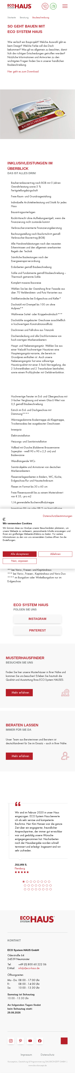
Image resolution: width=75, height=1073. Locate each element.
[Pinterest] (20, 1041)
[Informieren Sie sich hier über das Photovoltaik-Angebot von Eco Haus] (53, 6)
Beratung (24, 17)
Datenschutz (47, 1054)
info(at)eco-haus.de (29, 968)
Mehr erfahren (20, 692)
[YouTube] (30, 1041)
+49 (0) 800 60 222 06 (32, 964)
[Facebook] (40, 1041)
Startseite (11, 17)
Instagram (37, 618)
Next (71, 845)
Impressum (26, 1054)
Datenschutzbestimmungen (57, 516)
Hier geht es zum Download (23, 71)
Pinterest (37, 630)
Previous (3, 845)
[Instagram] (11, 1041)
